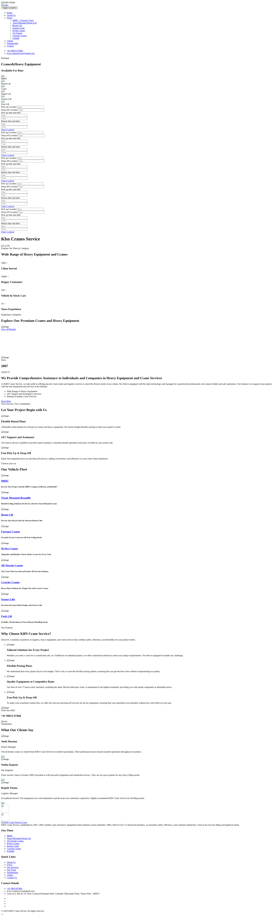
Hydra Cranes (19, 30)
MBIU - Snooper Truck (23, 20)
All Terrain (17, 33)
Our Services (12, 867)
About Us (11, 15)
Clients (10, 41)
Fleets (9, 18)
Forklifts (10, 851)
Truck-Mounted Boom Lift (25, 23)
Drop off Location (9, 110)
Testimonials (12, 43)
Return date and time (10, 121)
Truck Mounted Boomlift (15, 497)
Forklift (16, 38)
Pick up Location (8, 107)
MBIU (5, 480)
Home (9, 13)
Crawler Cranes (20, 36)
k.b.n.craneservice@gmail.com (21, 53)
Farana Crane (19, 28)
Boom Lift (17, 25)
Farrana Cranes (10, 531)
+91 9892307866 (14, 888)
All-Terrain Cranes (15, 841)
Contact (10, 46)
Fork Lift (6, 616)
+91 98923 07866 (15, 51)
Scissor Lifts (8, 599)
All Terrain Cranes (12, 565)
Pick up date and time (10, 112)
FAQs (9, 865)
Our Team (11, 870)
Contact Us (12, 877)
